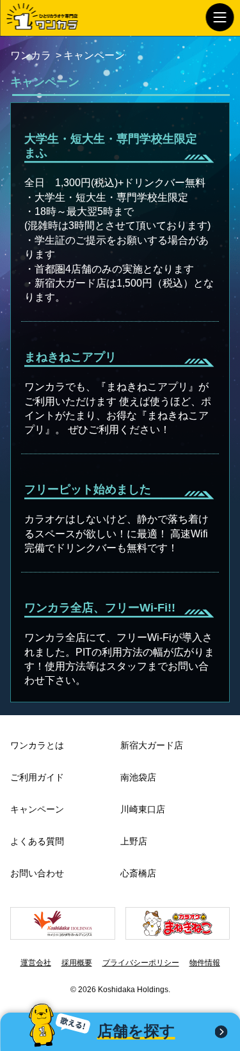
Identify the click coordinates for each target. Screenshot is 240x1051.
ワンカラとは (37, 745)
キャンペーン (37, 809)
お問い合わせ (37, 873)
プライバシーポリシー (140, 963)
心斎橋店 (138, 873)
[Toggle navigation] (219, 17)
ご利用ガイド (37, 777)
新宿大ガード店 (151, 745)
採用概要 (76, 963)
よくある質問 (37, 841)
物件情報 (204, 963)
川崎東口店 (142, 809)
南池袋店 (138, 777)
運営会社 (35, 963)
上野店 (133, 841)
